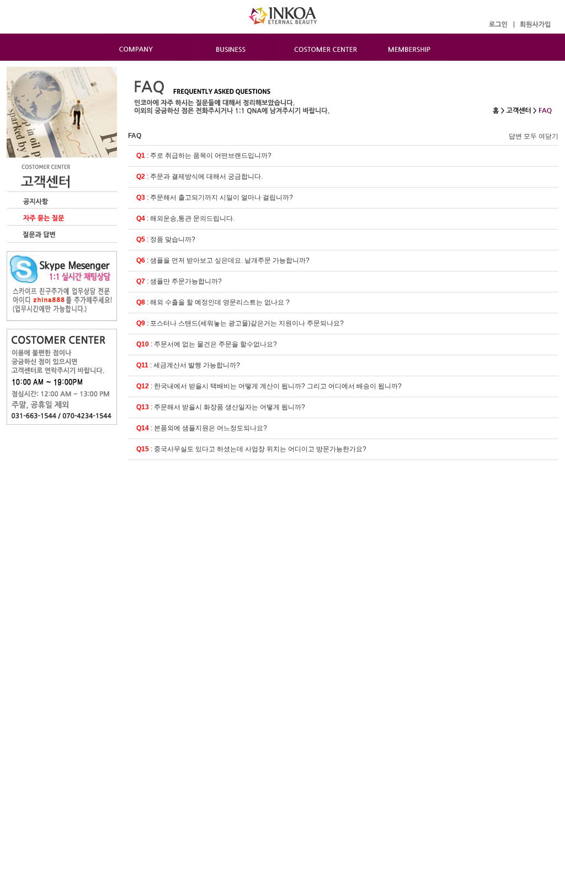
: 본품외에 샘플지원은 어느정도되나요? (201, 428)
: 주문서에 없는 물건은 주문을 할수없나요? (206, 344)
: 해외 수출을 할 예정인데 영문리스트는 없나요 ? (213, 302)
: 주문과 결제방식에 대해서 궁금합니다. (199, 176)
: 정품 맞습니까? (165, 239)
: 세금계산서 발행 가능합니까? (188, 365)
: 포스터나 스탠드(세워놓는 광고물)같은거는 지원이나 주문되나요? (240, 323)
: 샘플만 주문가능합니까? (179, 281)
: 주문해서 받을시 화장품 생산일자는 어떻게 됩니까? (220, 407)
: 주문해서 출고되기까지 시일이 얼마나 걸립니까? (214, 197)
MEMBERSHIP (410, 47)
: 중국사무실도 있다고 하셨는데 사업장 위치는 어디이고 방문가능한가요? (251, 449)
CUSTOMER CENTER (318, 47)
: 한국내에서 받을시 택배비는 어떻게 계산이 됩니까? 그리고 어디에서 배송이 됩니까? (269, 386)
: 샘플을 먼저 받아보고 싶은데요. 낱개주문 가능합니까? (223, 260)
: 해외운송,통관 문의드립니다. (185, 218)
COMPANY (141, 47)
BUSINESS (227, 47)
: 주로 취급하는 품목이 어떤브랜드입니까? (203, 155)
